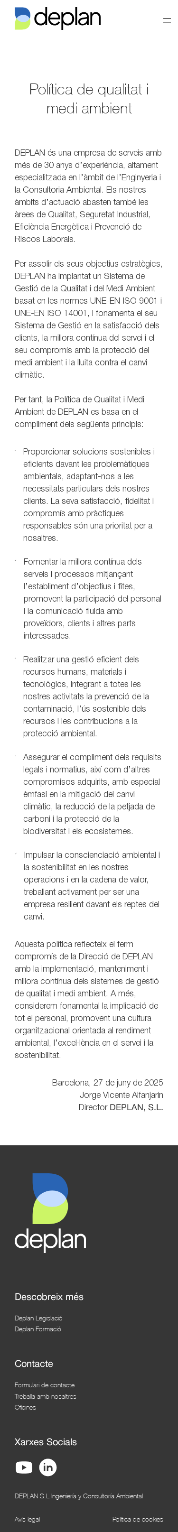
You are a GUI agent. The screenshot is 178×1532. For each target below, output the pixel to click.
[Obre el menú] (167, 20)
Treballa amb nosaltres (45, 1396)
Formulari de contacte (45, 1385)
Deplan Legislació (39, 1318)
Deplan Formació (38, 1329)
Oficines (25, 1407)
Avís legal (27, 1519)
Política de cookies (137, 1519)
